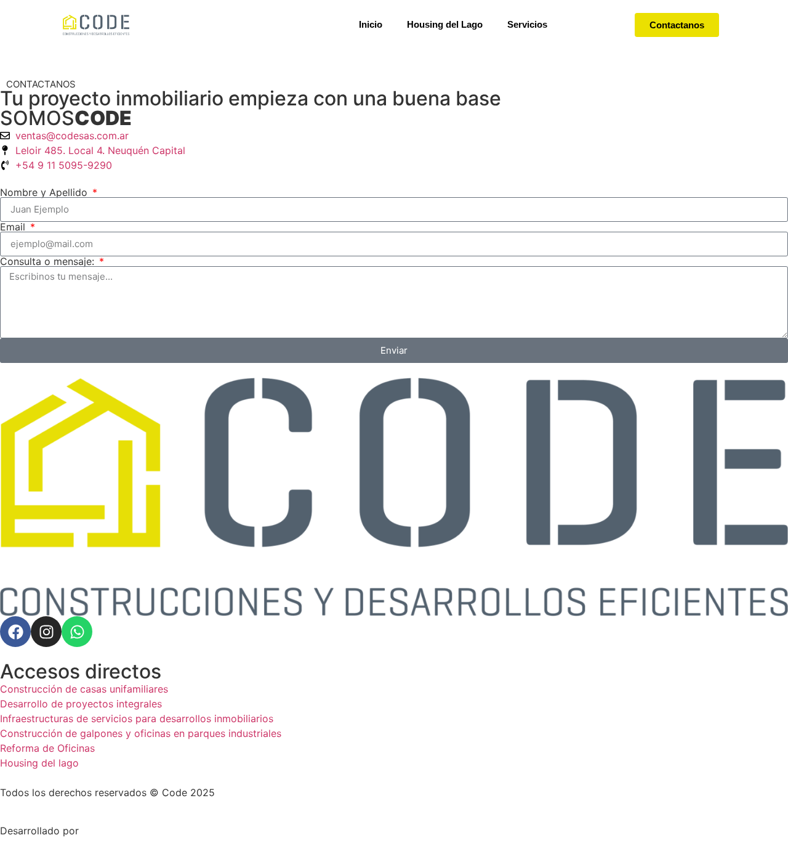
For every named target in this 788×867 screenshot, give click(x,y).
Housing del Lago (445, 24)
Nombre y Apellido (45, 192)
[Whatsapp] (77, 631)
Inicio (370, 24)
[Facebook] (15, 631)
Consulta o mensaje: (48, 261)
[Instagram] (46, 631)
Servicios (527, 24)
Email (14, 227)
